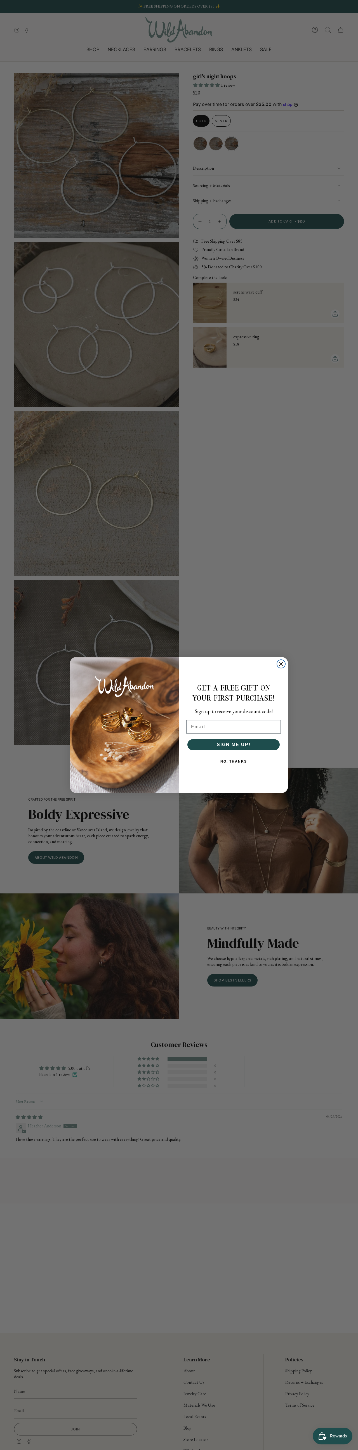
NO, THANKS (233, 761)
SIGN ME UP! (234, 744)
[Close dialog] (281, 664)
